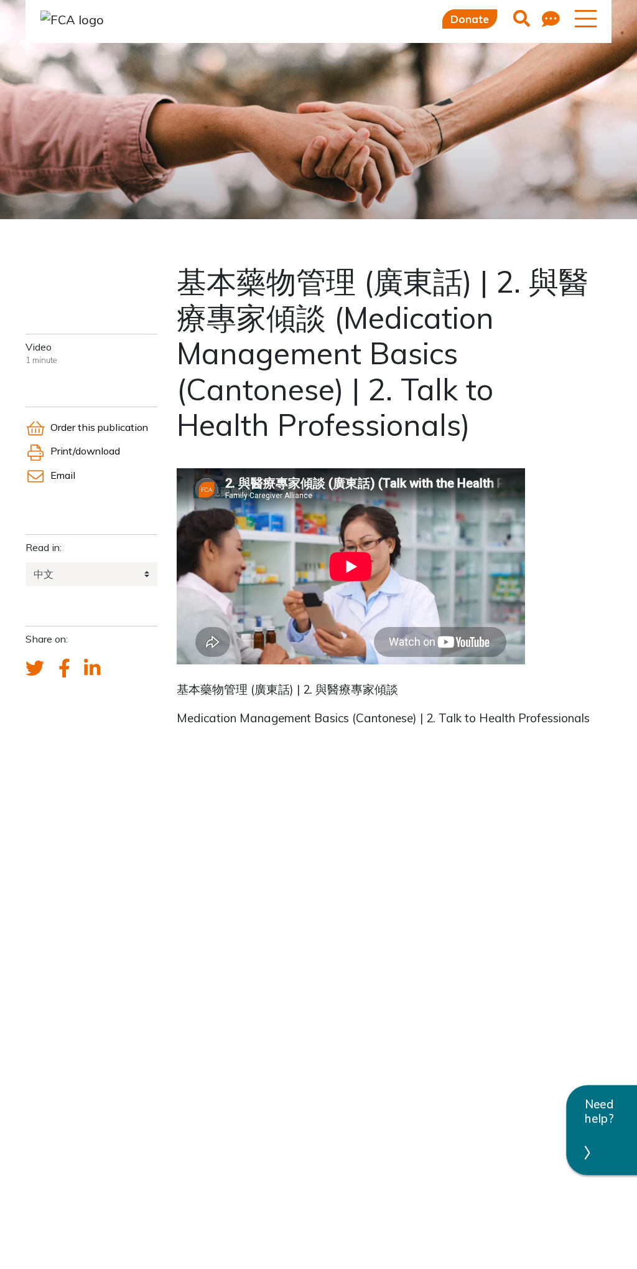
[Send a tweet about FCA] (35, 669)
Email (62, 475)
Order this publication (99, 427)
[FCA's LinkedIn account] (92, 669)
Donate (469, 19)
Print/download (85, 451)
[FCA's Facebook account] (64, 669)
